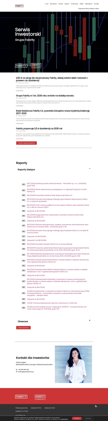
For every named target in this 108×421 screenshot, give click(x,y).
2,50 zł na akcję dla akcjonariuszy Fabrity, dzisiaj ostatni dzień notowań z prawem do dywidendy (52, 79)
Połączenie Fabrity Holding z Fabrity (88, 8)
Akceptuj (76, 418)
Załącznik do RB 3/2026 (36, 299)
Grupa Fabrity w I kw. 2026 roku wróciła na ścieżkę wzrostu (45, 95)
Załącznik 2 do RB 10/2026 (36, 240)
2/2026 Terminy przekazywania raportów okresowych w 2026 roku (52, 303)
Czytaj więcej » (20, 90)
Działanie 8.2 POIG (49, 408)
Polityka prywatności (22, 408)
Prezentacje (74, 4)
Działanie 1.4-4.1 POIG (22, 411)
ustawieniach (64, 419)
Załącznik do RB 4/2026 (36, 287)
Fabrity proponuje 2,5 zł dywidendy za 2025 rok (39, 128)
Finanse (61, 4)
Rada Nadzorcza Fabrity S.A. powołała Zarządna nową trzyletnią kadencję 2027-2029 (53, 112)
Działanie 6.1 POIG (36, 408)
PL (22, 415)
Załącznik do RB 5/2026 (36, 275)
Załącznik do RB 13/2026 (36, 211)
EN (24, 415)
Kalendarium (88, 4)
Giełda (81, 4)
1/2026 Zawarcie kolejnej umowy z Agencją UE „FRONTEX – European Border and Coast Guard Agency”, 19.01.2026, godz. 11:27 (56, 308)
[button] (54, 170)
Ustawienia (88, 418)
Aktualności (53, 4)
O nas (46, 4)
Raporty (67, 4)
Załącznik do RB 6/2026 (36, 266)
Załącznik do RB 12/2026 (36, 221)
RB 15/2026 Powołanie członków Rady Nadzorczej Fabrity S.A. (49, 195)
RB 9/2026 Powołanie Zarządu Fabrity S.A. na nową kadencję (49, 244)
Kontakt (96, 4)
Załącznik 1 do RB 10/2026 (36, 236)
